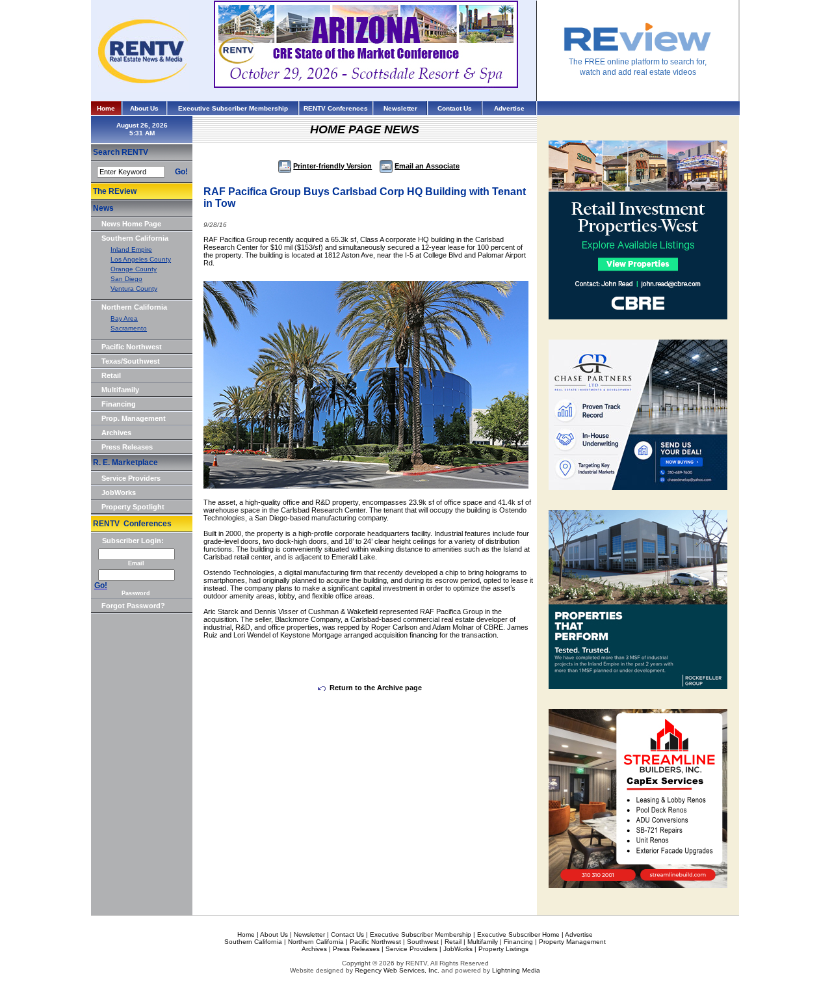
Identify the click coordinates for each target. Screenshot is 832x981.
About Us (144, 108)
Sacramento (128, 328)
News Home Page (131, 224)
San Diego (126, 278)
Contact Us (454, 108)
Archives (116, 433)
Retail (111, 375)
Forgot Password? (133, 606)
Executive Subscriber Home (518, 934)
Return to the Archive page (376, 688)
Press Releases (127, 447)
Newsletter (400, 108)
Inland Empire (131, 249)
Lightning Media (516, 970)
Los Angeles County (140, 259)
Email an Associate (427, 166)
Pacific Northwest (131, 347)
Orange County (133, 269)
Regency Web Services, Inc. (397, 970)
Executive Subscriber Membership (233, 108)
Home (106, 108)
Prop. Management (133, 418)
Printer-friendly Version (332, 166)
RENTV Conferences (336, 108)
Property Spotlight (132, 507)
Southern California (134, 238)
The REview (114, 191)
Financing (118, 404)
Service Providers (131, 478)
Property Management (572, 941)
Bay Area (124, 318)
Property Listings (503, 948)
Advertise (509, 108)
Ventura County (133, 288)
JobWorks (118, 492)
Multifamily (120, 390)
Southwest (423, 941)
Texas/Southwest (130, 361)
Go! (181, 171)
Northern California (134, 307)
